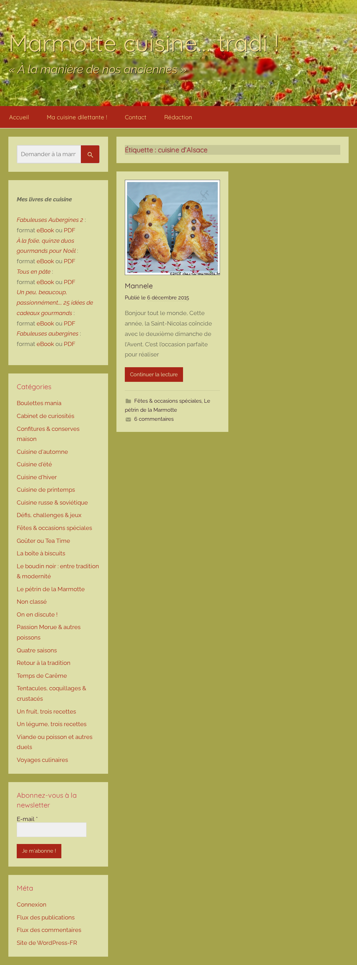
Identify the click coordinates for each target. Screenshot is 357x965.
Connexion (31, 904)
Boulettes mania (39, 403)
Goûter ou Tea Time (43, 540)
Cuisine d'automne (42, 451)
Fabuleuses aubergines (47, 333)
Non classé (32, 601)
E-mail (27, 818)
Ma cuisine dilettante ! (77, 117)
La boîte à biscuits (41, 553)
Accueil (19, 117)
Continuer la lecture (154, 374)
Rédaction (178, 117)
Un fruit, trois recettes (46, 711)
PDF (69, 230)
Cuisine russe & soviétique (52, 502)
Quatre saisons (37, 650)
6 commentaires (154, 419)
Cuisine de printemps (46, 489)
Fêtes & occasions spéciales (168, 401)
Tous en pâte (34, 271)
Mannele (139, 285)
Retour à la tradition (43, 662)
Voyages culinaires (42, 759)
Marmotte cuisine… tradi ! (143, 42)
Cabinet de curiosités (45, 415)
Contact (135, 117)
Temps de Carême (42, 675)
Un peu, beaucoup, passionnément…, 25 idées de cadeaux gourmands (55, 302)
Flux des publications (46, 917)
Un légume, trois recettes (51, 724)
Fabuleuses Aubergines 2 (50, 219)
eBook (45, 230)
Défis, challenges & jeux (49, 515)
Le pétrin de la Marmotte (51, 589)
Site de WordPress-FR (47, 942)
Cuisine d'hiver (37, 477)
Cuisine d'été (34, 464)
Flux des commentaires (49, 929)
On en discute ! (37, 614)
